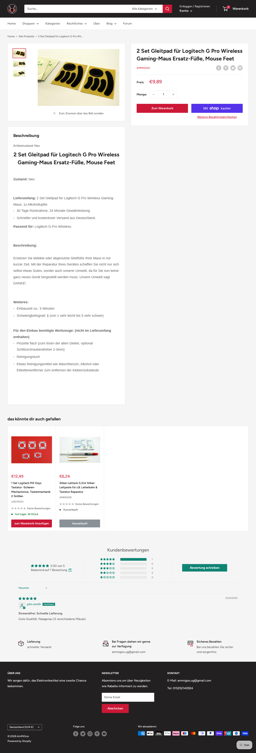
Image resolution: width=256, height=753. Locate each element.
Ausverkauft (80, 523)
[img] (28, 598)
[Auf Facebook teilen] (218, 68)
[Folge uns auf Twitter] (82, 733)
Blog (109, 23)
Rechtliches (75, 23)
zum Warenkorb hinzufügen (31, 523)
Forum (127, 23)
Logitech (17, 501)
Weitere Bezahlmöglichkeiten (217, 117)
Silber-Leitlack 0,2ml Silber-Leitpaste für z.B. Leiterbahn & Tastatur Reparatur (78, 487)
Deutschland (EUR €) (22, 726)
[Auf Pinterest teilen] (225, 68)
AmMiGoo (143, 68)
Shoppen (28, 23)
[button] (107, 559)
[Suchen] (167, 9)
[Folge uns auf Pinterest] (97, 733)
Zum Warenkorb (162, 108)
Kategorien (52, 23)
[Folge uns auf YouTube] (104, 733)
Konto (184, 11)
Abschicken (115, 708)
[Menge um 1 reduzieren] (153, 94)
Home (11, 23)
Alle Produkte (26, 36)
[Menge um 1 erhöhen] (173, 94)
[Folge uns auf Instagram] (90, 733)
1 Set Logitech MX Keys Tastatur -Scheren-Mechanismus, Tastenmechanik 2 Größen (31, 489)
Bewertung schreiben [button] (204, 567)
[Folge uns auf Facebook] (75, 733)
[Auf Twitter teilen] (233, 68)
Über (96, 23)
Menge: (142, 94)
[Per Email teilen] (240, 68)
